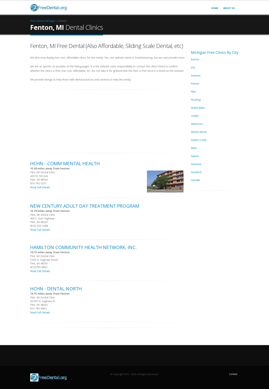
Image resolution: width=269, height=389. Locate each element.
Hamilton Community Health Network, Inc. (83, 247)
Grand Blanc (198, 107)
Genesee (196, 164)
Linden (195, 115)
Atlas (194, 148)
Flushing (196, 99)
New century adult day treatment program (84, 206)
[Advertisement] (107, 119)
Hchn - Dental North (56, 288)
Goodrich (196, 172)
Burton (195, 59)
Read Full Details (40, 187)
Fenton (195, 83)
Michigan (50, 21)
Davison (196, 75)
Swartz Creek (198, 140)
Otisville (195, 180)
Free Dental (37, 21)
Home (214, 8)
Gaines (195, 156)
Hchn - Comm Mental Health (65, 163)
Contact (233, 374)
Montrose (197, 124)
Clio (193, 67)
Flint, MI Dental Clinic (42, 172)
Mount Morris (199, 132)
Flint (193, 91)
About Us (229, 8)
